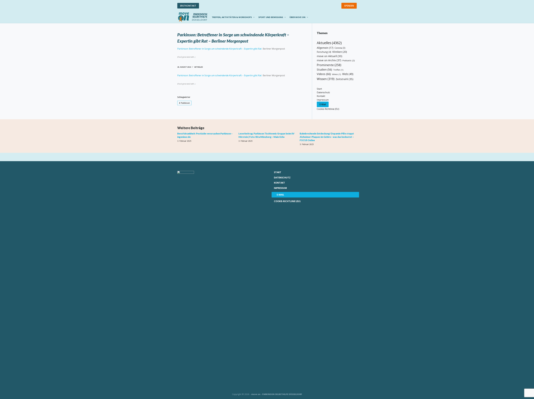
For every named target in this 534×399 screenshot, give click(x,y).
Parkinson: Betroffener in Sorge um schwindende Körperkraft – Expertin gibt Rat (219, 48)
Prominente (329, 65)
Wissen (325, 79)
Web (347, 74)
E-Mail (323, 104)
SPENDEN (349, 5)
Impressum (323, 99)
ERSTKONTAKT (188, 5)
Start (319, 88)
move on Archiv (329, 60)
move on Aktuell (329, 56)
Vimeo (336, 74)
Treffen (338, 69)
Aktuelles (198, 67)
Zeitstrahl (344, 79)
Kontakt (321, 96)
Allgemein (325, 47)
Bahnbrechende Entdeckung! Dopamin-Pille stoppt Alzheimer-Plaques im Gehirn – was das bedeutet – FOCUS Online (327, 137)
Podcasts (348, 60)
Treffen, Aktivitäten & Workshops (232, 17)
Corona (340, 47)
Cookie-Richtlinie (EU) (328, 109)
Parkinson (184, 103)
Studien (324, 69)
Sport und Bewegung (270, 17)
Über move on (297, 17)
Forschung (324, 51)
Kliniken (339, 51)
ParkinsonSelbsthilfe (199, 15)
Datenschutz (323, 92)
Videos (324, 74)
